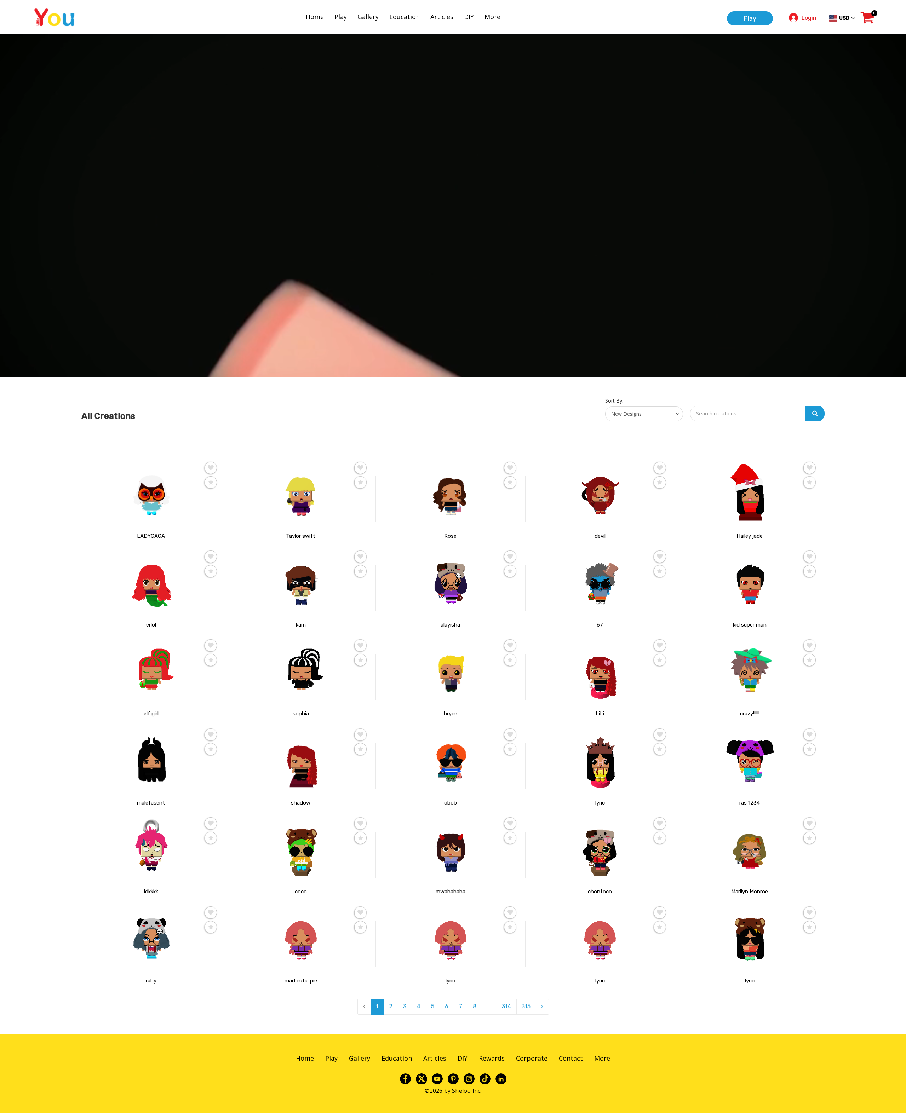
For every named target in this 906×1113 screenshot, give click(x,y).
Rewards (492, 1058)
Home (315, 16)
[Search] (815, 413)
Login (809, 18)
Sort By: (614, 400)
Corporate (531, 1058)
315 (526, 1006)
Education (404, 16)
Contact (571, 1058)
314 (506, 1006)
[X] (421, 1078)
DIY (469, 16)
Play (340, 16)
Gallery (368, 16)
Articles (441, 16)
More (492, 16)
